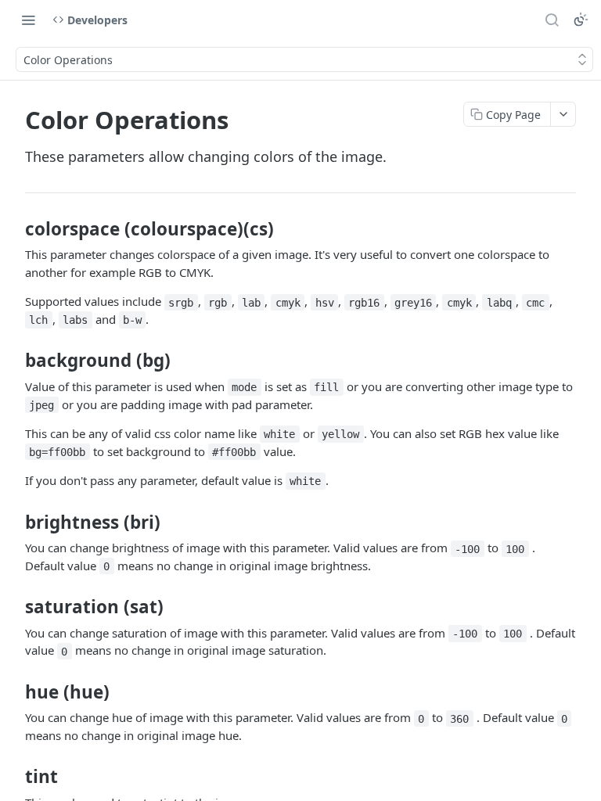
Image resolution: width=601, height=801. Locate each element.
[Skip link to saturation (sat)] (14, 607)
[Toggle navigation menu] (28, 19)
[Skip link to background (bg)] (14, 360)
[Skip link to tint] (14, 777)
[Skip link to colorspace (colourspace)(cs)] (14, 229)
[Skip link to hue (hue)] (14, 692)
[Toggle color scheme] (580, 19)
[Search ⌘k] (551, 19)
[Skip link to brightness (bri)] (14, 522)
